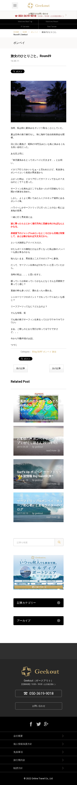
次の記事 (56, 368)
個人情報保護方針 (22, 744)
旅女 (54, 351)
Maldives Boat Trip (25, 22)
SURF (25, 32)
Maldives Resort (52, 22)
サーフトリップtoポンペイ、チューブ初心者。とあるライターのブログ (40, 505)
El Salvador (25, 27)
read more (51, 417)
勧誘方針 (18, 768)
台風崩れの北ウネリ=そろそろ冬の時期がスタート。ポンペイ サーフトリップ (40, 405)
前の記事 (20, 368)
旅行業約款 (19, 760)
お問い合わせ (38, 706)
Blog (34, 351)
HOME (16, 32)
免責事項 (18, 752)
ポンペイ (34, 32)
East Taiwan (52, 27)
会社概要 (18, 736)
